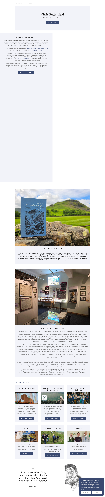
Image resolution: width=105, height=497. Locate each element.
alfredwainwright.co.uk (36, 50)
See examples (26, 453)
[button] (52, 3)
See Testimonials (78, 453)
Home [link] (36, 3)
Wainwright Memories (24, 58)
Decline (85, 492)
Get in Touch (52, 22)
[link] (24, 3)
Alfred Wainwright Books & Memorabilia (37, 48)
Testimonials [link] (77, 3)
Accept (97, 492)
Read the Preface (26, 72)
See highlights (52, 455)
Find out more (26, 418)
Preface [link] (43, 3)
